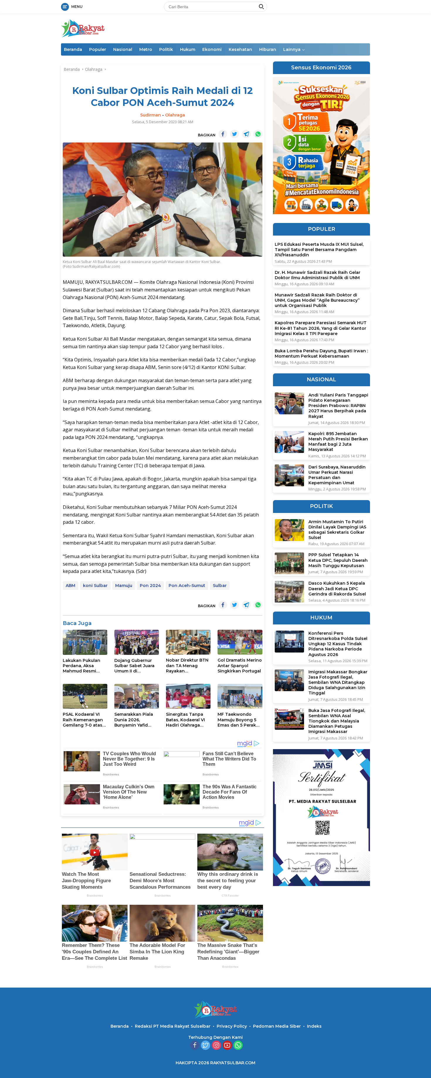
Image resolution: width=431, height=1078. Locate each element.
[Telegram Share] (246, 134)
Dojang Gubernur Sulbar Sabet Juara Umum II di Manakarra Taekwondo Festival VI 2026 (136, 666)
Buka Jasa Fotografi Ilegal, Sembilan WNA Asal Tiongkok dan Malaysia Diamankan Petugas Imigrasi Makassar (336, 721)
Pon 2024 (150, 585)
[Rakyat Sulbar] (83, 28)
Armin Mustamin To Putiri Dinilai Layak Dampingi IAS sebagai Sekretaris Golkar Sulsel (337, 529)
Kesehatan (240, 49)
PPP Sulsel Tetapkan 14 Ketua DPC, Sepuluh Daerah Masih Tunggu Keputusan (338, 560)
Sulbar (220, 585)
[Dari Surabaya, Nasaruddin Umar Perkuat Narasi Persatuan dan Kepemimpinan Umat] (289, 475)
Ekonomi (212, 49)
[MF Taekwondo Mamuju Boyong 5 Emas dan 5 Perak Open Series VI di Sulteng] (240, 696)
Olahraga (175, 115)
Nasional (122, 49)
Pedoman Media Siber (277, 1026)
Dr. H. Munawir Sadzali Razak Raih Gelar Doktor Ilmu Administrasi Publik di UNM (317, 275)
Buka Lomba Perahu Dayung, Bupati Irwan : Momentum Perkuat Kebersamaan (321, 354)
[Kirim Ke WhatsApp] (258, 134)
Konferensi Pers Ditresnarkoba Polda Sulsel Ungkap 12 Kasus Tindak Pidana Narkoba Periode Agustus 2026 (337, 644)
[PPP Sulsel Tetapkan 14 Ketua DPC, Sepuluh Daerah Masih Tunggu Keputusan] (289, 563)
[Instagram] (216, 1046)
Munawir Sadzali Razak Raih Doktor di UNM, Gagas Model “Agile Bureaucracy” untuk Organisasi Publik (317, 300)
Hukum (187, 49)
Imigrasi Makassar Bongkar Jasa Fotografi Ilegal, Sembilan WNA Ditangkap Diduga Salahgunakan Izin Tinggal (337, 682)
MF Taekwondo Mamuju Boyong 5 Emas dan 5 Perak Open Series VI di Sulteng (237, 720)
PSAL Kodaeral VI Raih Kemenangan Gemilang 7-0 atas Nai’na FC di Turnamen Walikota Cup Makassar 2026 (84, 720)
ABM (70, 585)
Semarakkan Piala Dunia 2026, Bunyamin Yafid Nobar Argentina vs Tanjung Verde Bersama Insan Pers (135, 720)
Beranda (73, 49)
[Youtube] (227, 1046)
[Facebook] (194, 1046)
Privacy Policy (232, 1026)
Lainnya (292, 49)
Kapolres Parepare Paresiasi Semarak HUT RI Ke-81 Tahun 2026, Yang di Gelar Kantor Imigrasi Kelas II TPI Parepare (320, 328)
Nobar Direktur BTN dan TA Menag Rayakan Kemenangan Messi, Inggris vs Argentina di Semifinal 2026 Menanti (188, 666)
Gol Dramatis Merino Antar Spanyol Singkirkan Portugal (240, 665)
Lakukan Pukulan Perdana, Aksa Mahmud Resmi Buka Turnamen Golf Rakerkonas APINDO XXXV (81, 666)
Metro (145, 49)
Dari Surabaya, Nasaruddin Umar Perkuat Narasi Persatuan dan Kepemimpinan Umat (337, 475)
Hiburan (267, 49)
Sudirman (150, 115)
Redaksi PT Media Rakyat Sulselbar (173, 1026)
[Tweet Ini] (234, 134)
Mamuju (123, 585)
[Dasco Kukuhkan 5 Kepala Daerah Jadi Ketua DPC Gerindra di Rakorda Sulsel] (289, 592)
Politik (166, 49)
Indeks (314, 1026)
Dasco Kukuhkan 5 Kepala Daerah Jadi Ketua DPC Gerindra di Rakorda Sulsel (337, 589)
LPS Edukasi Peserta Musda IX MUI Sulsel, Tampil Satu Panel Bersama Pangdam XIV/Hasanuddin (319, 250)
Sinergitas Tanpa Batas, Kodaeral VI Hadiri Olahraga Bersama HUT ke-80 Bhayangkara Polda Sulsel (188, 720)
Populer (97, 49)
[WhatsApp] (238, 1046)
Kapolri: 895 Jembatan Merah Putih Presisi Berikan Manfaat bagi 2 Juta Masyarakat (338, 441)
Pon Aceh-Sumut (187, 585)
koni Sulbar (95, 585)
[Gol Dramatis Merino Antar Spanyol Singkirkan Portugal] (240, 642)
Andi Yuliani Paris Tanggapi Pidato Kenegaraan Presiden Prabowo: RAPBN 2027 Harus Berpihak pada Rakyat (338, 405)
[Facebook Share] (222, 134)
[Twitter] (205, 1046)
